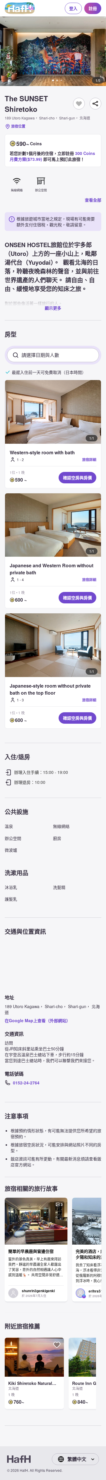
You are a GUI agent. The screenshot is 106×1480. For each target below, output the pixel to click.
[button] (53, 51)
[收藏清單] (78, 103)
